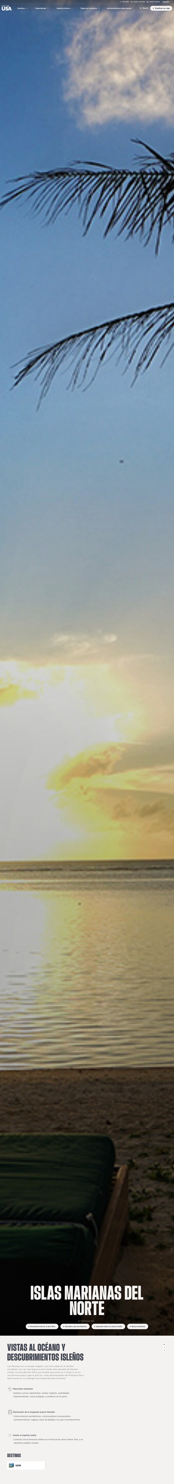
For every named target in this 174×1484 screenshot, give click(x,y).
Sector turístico (154, 2)
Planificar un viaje (162, 8)
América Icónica (63, 8)
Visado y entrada (139, 2)
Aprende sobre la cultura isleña (109, 1326)
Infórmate (125, 2)
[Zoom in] (164, 1344)
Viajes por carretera (88, 8)
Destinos (21, 8)
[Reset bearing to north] (164, 1350)
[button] (167, 2)
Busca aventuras (138, 1326)
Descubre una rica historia (75, 1326)
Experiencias (40, 8)
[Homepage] (7, 10)
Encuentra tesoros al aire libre (42, 1326)
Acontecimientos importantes (120, 8)
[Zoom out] (164, 1347)
